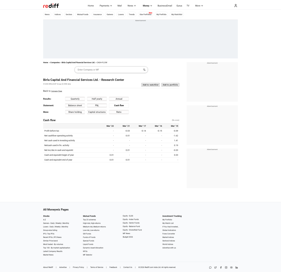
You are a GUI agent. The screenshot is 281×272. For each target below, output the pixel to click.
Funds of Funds (89, 237)
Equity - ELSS (128, 216)
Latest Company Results (52, 251)
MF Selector (87, 255)
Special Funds (88, 241)
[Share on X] (215, 267)
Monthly (66, 223)
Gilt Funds (87, 234)
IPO (44, 234)
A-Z (44, 220)
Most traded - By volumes (53, 244)
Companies (55, 62)
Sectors (69, 14)
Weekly (58, 223)
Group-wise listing (50, 230)
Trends (132, 14)
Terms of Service (96, 267)
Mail (120, 5)
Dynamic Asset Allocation (93, 248)
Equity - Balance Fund (131, 226)
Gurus (179, 5)
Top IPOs (50, 234)
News (130, 5)
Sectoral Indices (168, 241)
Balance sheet (75, 105)
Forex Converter (168, 234)
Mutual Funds (82, 14)
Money (146, 5)
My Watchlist (176, 14)
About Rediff (48, 267)
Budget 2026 (128, 237)
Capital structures (97, 112)
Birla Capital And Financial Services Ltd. (78, 62)
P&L (97, 105)
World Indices (167, 244)
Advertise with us (169, 248)
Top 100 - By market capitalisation (56, 248)
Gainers (110, 14)
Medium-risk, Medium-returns (94, 227)
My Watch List (168, 223)
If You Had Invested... (170, 227)
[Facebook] (221, 267)
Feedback (113, 267)
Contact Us (127, 267)
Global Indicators (169, 230)
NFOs (85, 251)
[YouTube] (231, 267)
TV (188, 5)
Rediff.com (149, 267)
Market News (48, 255)
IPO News (57, 237)
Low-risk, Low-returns (91, 230)
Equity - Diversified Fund (132, 230)
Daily (52, 223)
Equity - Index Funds (131, 219)
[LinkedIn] (236, 267)
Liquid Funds (88, 244)
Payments (104, 5)
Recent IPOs (48, 237)
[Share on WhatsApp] (210, 267)
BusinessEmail (165, 5)
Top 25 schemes (89, 220)
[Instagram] (226, 267)
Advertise (63, 267)
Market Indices (168, 237)
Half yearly (97, 99)
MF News (126, 233)
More (197, 5)
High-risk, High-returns (92, 223)
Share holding (75, 112)
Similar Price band (50, 241)
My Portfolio (161, 14)
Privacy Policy (78, 267)
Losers (121, 14)
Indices (58, 14)
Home (91, 5)
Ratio (118, 112)
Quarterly (75, 99)
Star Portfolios (145, 14)
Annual (119, 99)
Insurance (97, 14)
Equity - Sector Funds (131, 223)
